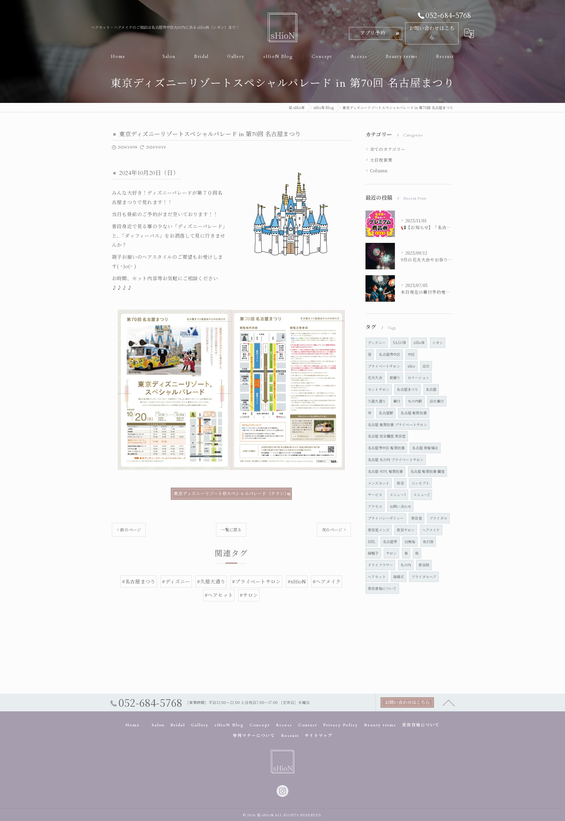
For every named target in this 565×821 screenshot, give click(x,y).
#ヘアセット (219, 594)
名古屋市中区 (389, 354)
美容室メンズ (378, 529)
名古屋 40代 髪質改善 (385, 471)
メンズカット (378, 482)
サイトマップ (319, 735)
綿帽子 (373, 552)
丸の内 (406, 564)
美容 (400, 482)
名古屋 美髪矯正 (425, 447)
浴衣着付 (437, 400)
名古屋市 (390, 541)
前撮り (395, 377)
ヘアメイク (431, 529)
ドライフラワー (380, 564)
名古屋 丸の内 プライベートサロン (395, 459)
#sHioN (297, 581)
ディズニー (376, 342)
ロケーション (418, 377)
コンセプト (420, 482)
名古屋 (431, 389)
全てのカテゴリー (388, 149)
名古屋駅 (386, 412)
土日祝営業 (381, 160)
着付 (396, 400)
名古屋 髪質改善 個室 (428, 471)
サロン (391, 552)
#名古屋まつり (138, 581)
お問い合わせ (400, 506)
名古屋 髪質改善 (414, 412)
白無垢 (410, 541)
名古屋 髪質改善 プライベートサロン (397, 424)
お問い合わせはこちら (432, 33)
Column (379, 170)
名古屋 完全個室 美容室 (387, 435)
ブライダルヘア (423, 576)
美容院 (423, 564)
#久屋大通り (211, 581)
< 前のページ (129, 530)
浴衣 (426, 365)
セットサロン (378, 389)
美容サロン (406, 529)
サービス (375, 494)
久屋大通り (377, 400)
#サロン (249, 594)
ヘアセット (377, 576)
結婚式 (398, 576)
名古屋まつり (407, 389)
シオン (437, 342)
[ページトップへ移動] (449, 702)
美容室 (416, 517)
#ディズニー (176, 581)
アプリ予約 (372, 33)
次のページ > (334, 530)
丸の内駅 (415, 400)
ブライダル (438, 517)
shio (411, 365)
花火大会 (375, 377)
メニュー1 (398, 494)
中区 (411, 354)
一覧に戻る (231, 530)
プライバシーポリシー (386, 517)
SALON (399, 342)
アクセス (375, 506)
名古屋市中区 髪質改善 (386, 447)
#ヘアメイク (327, 581)
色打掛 (428, 541)
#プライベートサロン (256, 581)
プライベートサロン (384, 365)
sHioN (419, 342)
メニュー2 (421, 494)
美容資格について (382, 588)
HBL (371, 541)
